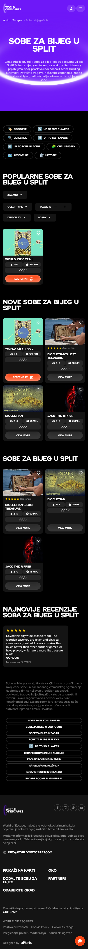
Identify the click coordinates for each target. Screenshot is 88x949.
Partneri (57, 878)
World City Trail (19, 259)
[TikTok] (73, 807)
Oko (52, 870)
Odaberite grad (19, 890)
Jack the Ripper (60, 416)
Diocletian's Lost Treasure (61, 356)
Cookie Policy (40, 927)
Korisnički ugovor (60, 933)
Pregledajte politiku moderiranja (24, 933)
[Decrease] (55, 207)
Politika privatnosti (15, 927)
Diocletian (14, 416)
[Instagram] (65, 807)
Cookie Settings (62, 927)
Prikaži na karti (19, 870)
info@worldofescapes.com (30, 852)
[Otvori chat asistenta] (80, 941)
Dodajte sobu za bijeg (20, 880)
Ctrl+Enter (10, 912)
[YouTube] (81, 807)
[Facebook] (57, 807)
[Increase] (65, 207)
